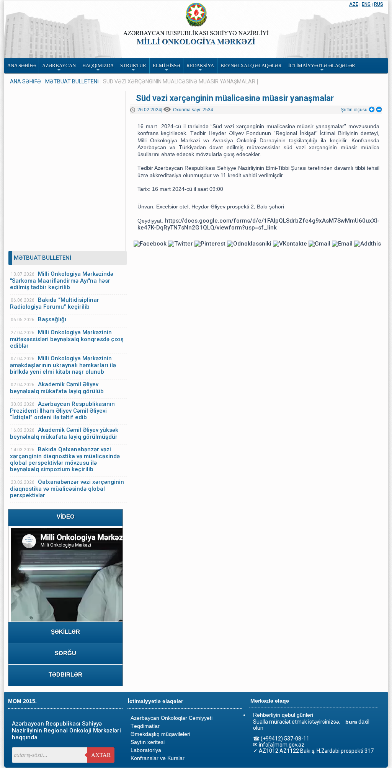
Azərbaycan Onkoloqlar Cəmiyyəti (171, 718)
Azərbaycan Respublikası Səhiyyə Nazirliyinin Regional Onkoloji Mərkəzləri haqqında (66, 730)
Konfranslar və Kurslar (158, 758)
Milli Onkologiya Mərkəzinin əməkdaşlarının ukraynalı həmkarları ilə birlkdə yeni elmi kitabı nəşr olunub (63, 365)
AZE (353, 4)
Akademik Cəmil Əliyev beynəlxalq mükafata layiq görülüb (57, 388)
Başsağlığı (52, 319)
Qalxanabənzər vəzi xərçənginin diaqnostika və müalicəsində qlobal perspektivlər (67, 488)
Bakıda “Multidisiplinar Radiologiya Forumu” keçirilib (54, 303)
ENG (366, 4)
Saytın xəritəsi (148, 742)
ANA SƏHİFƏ (25, 82)
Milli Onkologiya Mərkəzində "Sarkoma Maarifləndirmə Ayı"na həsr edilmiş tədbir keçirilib (61, 280)
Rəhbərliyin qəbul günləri (283, 715)
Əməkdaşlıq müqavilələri (160, 734)
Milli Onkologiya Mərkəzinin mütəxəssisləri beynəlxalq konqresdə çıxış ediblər (67, 339)
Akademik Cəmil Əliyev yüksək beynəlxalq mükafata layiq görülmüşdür (64, 433)
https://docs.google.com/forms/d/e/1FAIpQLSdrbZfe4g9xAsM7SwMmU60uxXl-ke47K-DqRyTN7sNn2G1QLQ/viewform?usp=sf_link (258, 224)
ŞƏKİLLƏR (65, 631)
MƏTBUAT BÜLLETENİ (72, 82)
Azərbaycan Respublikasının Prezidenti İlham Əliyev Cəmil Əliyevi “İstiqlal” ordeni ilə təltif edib (62, 410)
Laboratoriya (146, 750)
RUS (378, 4)
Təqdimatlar (145, 726)
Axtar (101, 755)
